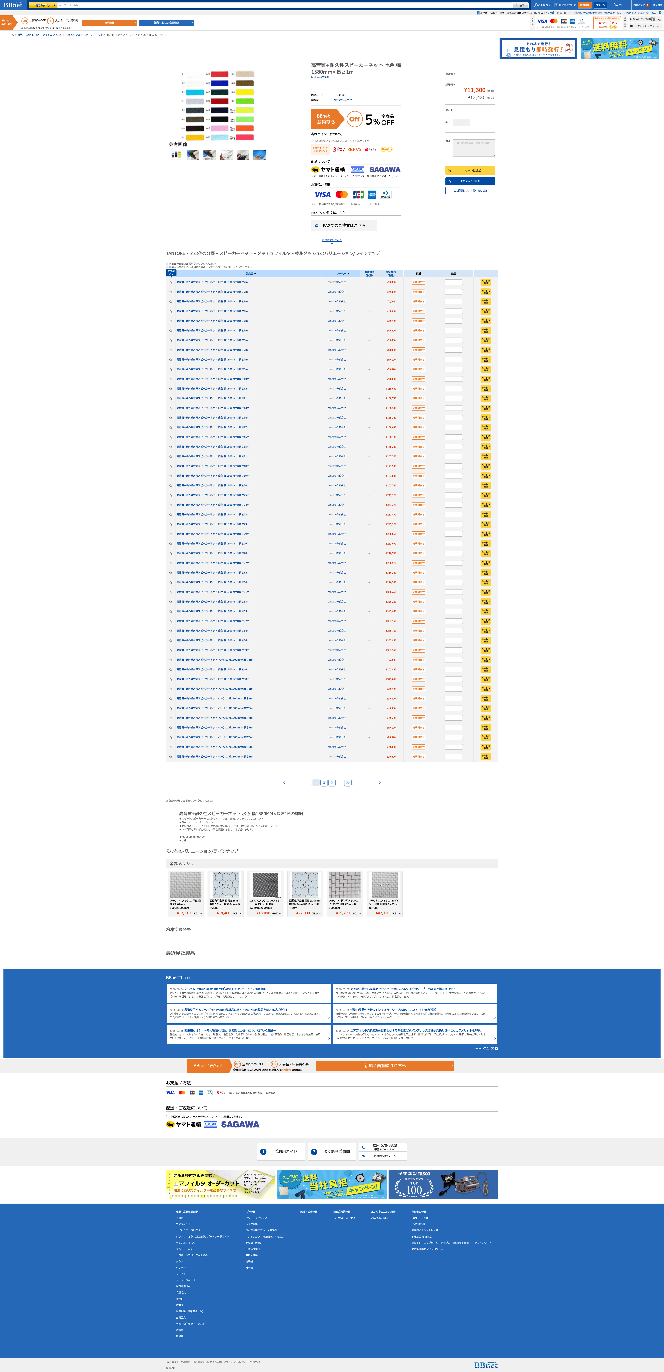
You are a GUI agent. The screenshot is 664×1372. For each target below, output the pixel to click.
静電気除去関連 (379, 1218)
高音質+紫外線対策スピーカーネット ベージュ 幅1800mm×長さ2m (214, 698)
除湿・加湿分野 (308, 1212)
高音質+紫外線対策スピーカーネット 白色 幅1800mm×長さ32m (213, 572)
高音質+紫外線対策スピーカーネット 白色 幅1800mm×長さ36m (213, 640)
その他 (179, 1218)
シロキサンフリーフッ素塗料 (192, 1255)
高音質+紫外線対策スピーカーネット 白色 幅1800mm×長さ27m (213, 563)
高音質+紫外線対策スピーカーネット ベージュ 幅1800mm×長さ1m (214, 660)
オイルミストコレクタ (188, 1230)
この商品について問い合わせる (470, 190)
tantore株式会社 (320, 77)
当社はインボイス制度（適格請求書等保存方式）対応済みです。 (515, 13)
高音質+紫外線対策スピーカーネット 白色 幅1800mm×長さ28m (213, 553)
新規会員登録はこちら (385, 1066)
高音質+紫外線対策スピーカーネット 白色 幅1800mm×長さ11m (213, 398)
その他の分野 (419, 1212)
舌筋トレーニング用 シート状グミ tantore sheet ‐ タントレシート (451, 1243)
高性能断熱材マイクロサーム (427, 1249)
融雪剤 (179, 1330)
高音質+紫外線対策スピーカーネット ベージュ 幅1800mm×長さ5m (214, 708)
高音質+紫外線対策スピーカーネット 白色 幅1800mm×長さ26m (213, 543)
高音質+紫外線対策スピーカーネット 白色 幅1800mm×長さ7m (212, 359)
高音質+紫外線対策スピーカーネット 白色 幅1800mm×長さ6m (212, 340)
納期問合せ (419, 282)
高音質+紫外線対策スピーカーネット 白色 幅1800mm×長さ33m (213, 602)
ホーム (10, 35)
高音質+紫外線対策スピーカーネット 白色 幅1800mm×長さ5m (212, 330)
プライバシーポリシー (236, 1362)
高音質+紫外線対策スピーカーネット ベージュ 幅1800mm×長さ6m (214, 747)
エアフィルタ (183, 1224)
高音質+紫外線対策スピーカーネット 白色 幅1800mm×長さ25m (213, 495)
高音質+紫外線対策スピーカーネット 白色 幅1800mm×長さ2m (212, 282)
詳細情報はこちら (332, 240)
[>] (367, 782)
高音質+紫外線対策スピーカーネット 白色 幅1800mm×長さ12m (213, 388)
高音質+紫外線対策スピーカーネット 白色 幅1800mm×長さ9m (212, 350)
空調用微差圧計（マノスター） (193, 1324)
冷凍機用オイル (184, 1286)
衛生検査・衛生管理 (344, 1218)
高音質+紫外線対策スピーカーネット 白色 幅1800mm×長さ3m (212, 321)
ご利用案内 (184, 1362)
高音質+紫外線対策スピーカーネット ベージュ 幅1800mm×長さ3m (214, 689)
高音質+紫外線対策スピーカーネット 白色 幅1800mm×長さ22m (213, 514)
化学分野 (250, 1212)
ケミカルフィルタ (185, 1243)
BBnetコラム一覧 (484, 1048)
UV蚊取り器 (418, 1224)
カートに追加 (473, 171)
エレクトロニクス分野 (383, 1212)
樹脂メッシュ (73, 35)
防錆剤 (249, 1261)
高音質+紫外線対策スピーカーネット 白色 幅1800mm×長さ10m (213, 379)
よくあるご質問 (336, 1152)
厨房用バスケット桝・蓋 (425, 1230)
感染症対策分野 (341, 1212)
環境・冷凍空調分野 (28, 35)
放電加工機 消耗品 (422, 1237)
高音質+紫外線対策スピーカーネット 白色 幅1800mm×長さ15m (213, 447)
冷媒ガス (181, 1293)
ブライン (181, 1274)
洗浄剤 (179, 1305)
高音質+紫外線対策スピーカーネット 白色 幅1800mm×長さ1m (212, 301)
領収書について (567, 5)
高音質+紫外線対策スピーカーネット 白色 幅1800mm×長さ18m (213, 466)
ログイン (600, 5)
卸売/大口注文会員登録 (166, 23)
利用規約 (255, 1362)
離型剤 (249, 1268)
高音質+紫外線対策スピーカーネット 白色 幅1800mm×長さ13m (213, 408)
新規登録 (585, 5)
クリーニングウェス (256, 1218)
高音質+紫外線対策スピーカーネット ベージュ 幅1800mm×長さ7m (214, 727)
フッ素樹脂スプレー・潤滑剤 (261, 1230)
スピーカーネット (93, 35)
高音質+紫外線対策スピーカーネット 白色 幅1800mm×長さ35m (213, 611)
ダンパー (181, 1268)
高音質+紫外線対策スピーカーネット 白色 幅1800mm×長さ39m (213, 650)
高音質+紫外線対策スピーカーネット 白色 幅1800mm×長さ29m (213, 534)
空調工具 (181, 1317)
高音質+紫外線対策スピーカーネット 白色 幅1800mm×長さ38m (213, 679)
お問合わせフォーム (385, 1156)
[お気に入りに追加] (170, 282)
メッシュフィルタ (52, 35)
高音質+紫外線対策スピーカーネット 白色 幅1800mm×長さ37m (213, 621)
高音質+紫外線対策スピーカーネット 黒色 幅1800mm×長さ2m (212, 292)
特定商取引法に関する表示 (207, 1362)
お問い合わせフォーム (647, 26)
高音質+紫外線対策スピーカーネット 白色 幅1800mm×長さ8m (212, 369)
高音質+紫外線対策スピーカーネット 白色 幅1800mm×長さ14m (213, 418)
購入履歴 (657, 5)
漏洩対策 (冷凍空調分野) (189, 1311)
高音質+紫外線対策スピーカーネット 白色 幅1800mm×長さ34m (213, 631)
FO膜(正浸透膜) (420, 1218)
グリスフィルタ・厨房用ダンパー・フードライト (202, 1237)
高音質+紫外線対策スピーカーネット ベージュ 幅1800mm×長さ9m (214, 737)
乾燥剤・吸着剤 (254, 1243)
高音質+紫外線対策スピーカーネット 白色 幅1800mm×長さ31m (213, 592)
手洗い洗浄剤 (253, 1249)
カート (622, 5)
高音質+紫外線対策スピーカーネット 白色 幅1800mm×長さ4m (212, 311)
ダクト (179, 1261)
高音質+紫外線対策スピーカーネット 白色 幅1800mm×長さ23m (213, 524)
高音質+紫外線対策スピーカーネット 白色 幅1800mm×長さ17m (213, 427)
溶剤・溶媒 (252, 1255)
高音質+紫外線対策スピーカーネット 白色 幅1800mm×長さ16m (213, 437)
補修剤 (179, 1336)
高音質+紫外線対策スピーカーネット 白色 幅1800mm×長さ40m (213, 669)
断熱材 (179, 1299)
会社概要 (171, 1362)
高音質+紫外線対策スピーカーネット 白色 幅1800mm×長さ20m (213, 485)
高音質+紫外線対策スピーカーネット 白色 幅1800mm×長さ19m (213, 476)
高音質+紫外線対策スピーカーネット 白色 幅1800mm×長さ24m (213, 505)
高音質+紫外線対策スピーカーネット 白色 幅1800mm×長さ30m (213, 582)
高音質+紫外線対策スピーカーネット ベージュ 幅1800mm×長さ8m (214, 756)
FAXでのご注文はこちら (344, 225)
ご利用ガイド (545, 5)
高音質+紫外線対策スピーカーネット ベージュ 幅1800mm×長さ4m (214, 718)
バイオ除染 (252, 1224)
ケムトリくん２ (184, 1249)
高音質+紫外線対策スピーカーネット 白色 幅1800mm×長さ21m (213, 456)
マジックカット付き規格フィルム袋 (265, 1237)
